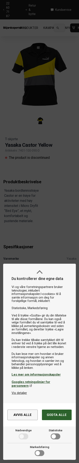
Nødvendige (23, 430)
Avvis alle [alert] (22, 415)
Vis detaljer (19, 393)
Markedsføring (39, 447)
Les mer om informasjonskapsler (36, 374)
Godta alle (57, 415)
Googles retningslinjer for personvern (31, 384)
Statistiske (55, 430)
